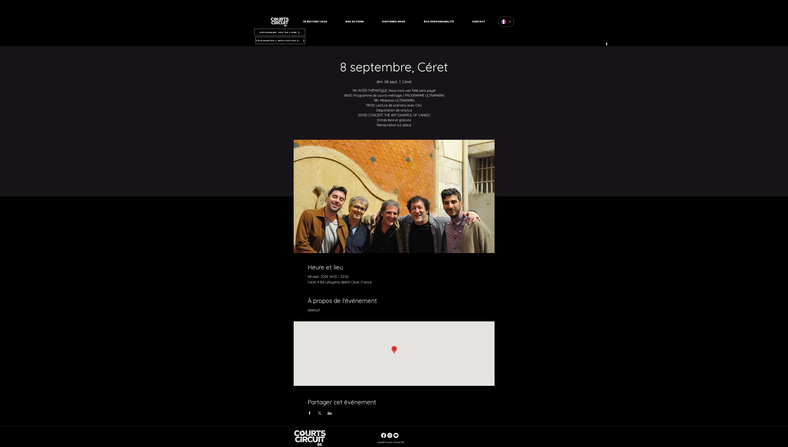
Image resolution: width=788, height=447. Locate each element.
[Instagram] (389, 435)
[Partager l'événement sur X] (320, 413)
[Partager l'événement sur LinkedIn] (330, 413)
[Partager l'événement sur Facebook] (310, 413)
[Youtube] (396, 435)
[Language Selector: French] (506, 21)
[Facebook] (607, 44)
